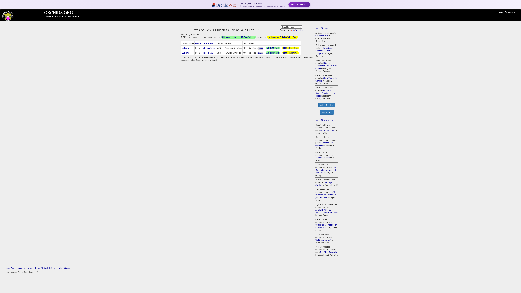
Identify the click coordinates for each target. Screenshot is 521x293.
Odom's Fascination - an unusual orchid (326, 66)
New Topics (321, 28)
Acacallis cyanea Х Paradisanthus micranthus (326, 211)
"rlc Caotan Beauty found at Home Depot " (325, 170)
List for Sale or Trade (290, 48)
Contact (67, 268)
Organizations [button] (71, 16)
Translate (299, 30)
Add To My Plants (272, 48)
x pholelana (208, 52)
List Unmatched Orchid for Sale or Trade (282, 37)
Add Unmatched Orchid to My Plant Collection (238, 37)
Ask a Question (326, 105)
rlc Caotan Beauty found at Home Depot (325, 93)
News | (31, 268)
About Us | (21, 268)
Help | (60, 268)
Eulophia (185, 48)
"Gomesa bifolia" (322, 157)
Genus (198, 43)
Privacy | (53, 268)
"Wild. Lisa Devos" (323, 239)
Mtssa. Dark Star (327, 130)
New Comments (324, 120)
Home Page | (10, 268)
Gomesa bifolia (321, 35)
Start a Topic (326, 112)
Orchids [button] (48, 16)
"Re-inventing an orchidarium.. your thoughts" (326, 195)
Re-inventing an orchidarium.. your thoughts (324, 51)
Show (260, 48)
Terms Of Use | (41, 268)
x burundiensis (209, 48)
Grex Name (208, 43)
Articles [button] (58, 16)
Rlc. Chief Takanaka (328, 252)
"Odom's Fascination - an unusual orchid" (326, 226)
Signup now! (510, 12)
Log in (500, 12)
